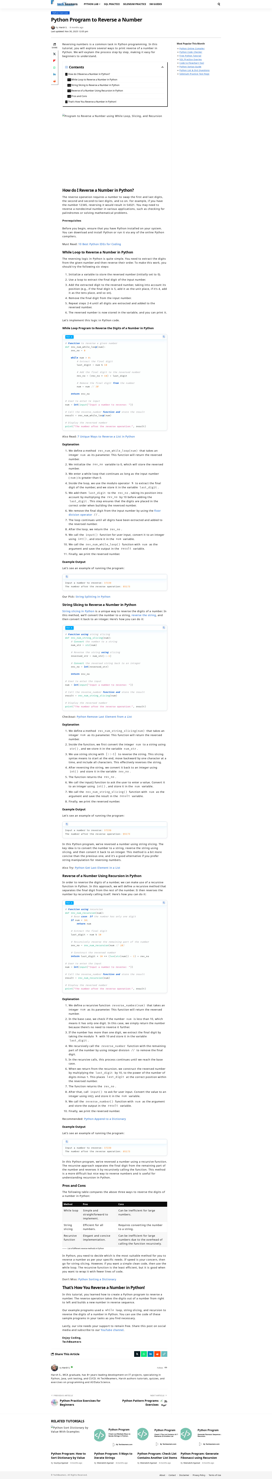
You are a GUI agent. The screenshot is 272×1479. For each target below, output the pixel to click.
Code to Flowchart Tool (191, 63)
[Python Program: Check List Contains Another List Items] (157, 1438)
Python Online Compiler (192, 48)
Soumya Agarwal (61, 1463)
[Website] (165, 1368)
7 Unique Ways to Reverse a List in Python (106, 436)
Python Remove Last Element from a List (104, 716)
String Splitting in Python (93, 596)
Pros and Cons (79, 96)
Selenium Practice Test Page (194, 74)
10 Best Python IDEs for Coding (99, 244)
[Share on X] (54, 54)
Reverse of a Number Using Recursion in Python (97, 90)
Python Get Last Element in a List (97, 867)
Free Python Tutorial (190, 56)
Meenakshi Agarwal (105, 1463)
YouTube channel (112, 1330)
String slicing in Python (78, 611)
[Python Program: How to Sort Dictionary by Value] (71, 1438)
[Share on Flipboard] (54, 60)
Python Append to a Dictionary (105, 1119)
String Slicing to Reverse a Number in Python (95, 85)
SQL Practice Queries (190, 59)
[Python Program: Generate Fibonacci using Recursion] (201, 1438)
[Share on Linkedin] (54, 74)
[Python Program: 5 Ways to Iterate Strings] (114, 1438)
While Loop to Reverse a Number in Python (94, 79)
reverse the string (144, 615)
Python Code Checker (190, 52)
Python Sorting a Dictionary (97, 1279)
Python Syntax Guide (190, 66)
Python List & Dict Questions (194, 70)
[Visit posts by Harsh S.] (53, 27)
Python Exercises (60, 12)
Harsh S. (63, 27)
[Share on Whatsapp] (54, 67)
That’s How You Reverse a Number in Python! (92, 101)
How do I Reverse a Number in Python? (89, 74)
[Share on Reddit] (54, 81)
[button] (218, 4)
